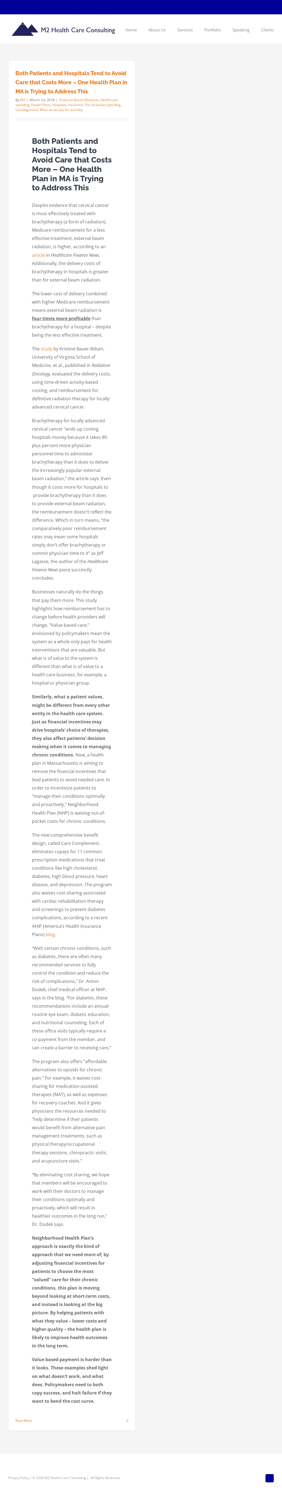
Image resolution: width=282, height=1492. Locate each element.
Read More (23, 1420)
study (46, 349)
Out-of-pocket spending (103, 104)
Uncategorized (26, 109)
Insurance (75, 104)
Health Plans (40, 104)
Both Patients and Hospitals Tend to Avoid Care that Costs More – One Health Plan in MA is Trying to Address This (71, 82)
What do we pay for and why (61, 109)
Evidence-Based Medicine (79, 100)
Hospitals (59, 104)
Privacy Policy (18, 1477)
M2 (22, 100)
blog (50, 934)
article (38, 255)
